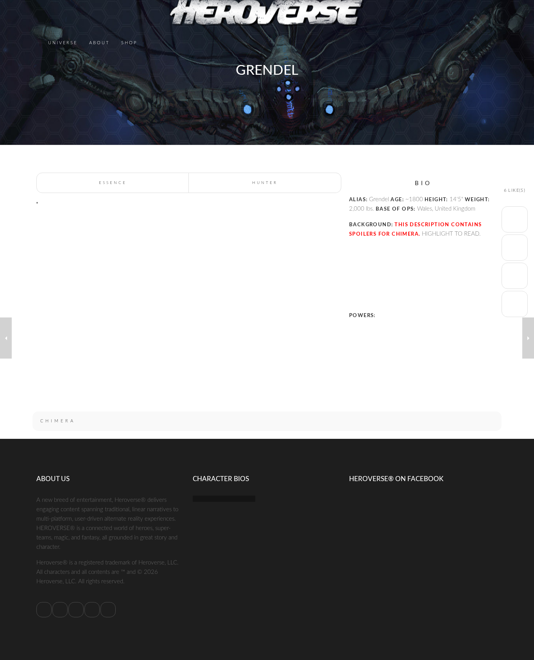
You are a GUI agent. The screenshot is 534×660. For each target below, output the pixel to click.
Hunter (265, 183)
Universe (62, 42)
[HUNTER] (528, 338)
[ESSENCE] (6, 338)
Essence (113, 183)
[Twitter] (44, 609)
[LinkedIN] (76, 609)
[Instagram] (92, 609)
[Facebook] (60, 609)
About (99, 42)
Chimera (57, 421)
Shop (129, 42)
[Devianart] (108, 609)
